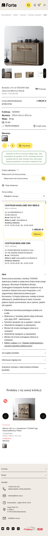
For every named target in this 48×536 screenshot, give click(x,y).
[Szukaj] (28, 5)
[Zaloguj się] (34, 5)
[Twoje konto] (44, 5)
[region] (24, 233)
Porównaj (42, 89)
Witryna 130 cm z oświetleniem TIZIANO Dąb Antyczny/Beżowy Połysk (20, 429)
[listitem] (24, 423)
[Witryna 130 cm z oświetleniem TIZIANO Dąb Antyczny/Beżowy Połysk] (24, 409)
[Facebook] (8, 528)
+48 (14, 487)
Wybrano (37, 234)
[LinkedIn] (13, 528)
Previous (5, 416)
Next (44, 73)
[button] (4, 446)
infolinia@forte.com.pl (15, 496)
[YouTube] (2, 528)
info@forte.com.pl (14, 518)
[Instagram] (18, 528)
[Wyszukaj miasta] (43, 178)
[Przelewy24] (33, 528)
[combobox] (24, 196)
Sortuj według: (7, 192)
